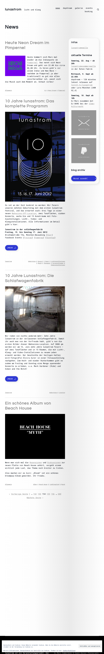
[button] (98, 9)
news (57, 8)
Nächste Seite (35, 497)
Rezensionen (36, 462)
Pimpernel (32, 62)
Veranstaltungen (57, 263)
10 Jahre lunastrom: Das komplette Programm (29, 103)
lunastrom (13, 9)
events (89, 8)
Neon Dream (52, 90)
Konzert (40, 261)
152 (35, 494)
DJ (45, 90)
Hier (49, 235)
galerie (79, 8)
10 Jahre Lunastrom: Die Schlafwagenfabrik (29, 278)
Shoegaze (47, 263)
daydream (67, 8)
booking (89, 11)
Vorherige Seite (18, 494)
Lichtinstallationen (58, 261)
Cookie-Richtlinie (69, 650)
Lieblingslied (54, 484)
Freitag (28, 237)
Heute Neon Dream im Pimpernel (27, 45)
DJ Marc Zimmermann (63, 653)
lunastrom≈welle (79, 48)
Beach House (43, 484)
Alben (35, 484)
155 (48, 494)
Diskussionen (54, 462)
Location (62, 392)
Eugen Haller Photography (87, 653)
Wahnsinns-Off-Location (24, 213)
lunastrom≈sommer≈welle (83, 66)
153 (39, 494)
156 (53, 494)
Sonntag (50, 237)
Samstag (39, 237)
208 (59, 494)
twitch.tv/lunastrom (81, 85)
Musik (40, 263)
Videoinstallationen (58, 265)
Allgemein (8, 90)
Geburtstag (32, 261)
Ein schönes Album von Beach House (28, 405)
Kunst (47, 261)
